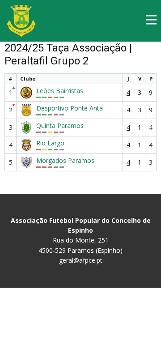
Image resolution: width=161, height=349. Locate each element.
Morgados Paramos (65, 161)
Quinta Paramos (60, 126)
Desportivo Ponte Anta (69, 108)
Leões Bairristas (59, 91)
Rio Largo (50, 143)
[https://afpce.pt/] (21, 21)
